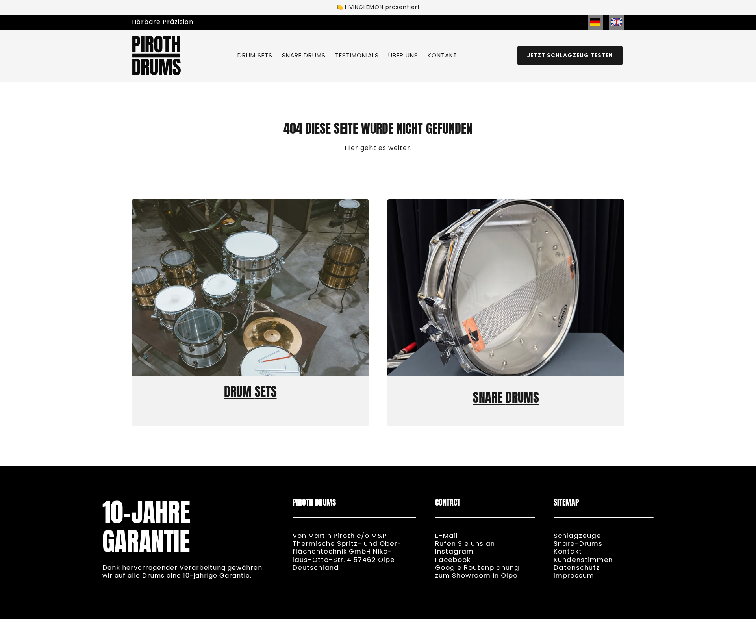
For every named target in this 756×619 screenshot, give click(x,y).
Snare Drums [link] (506, 397)
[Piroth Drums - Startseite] (156, 55)
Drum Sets (250, 391)
